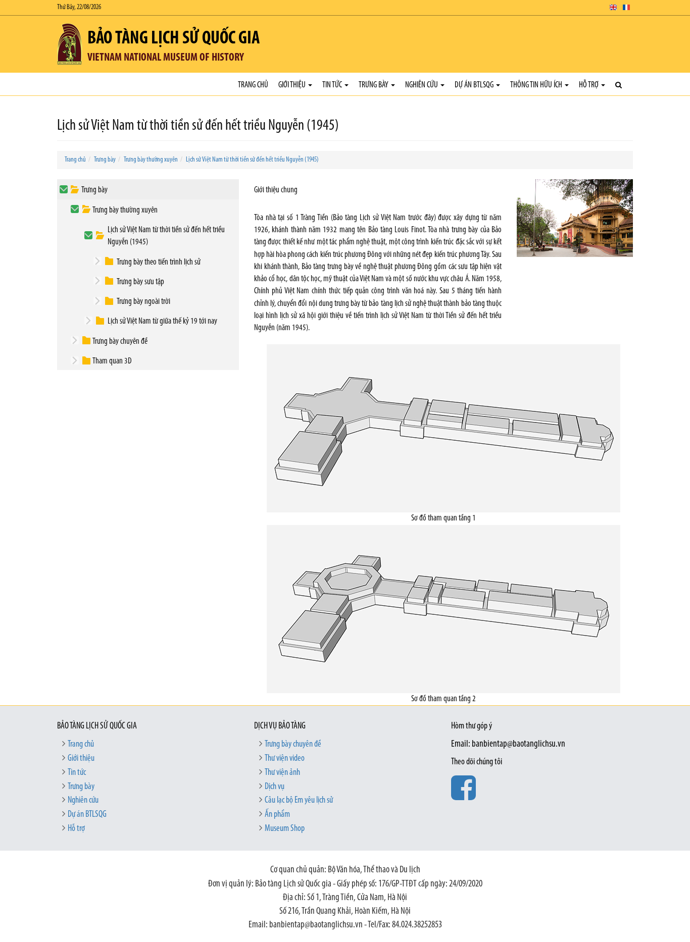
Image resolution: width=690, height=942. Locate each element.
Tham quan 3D (112, 361)
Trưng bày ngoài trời (143, 301)
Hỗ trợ (589, 85)
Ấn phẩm (277, 814)
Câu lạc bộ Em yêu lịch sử (299, 800)
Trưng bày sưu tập (140, 282)
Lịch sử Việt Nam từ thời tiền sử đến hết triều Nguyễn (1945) (252, 160)
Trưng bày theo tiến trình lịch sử (159, 262)
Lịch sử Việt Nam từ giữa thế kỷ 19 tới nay (162, 321)
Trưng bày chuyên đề (119, 341)
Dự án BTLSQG (475, 85)
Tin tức (332, 85)
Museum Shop (285, 828)
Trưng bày (374, 85)
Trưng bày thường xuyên (151, 160)
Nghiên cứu (422, 85)
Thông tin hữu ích (537, 85)
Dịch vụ (274, 787)
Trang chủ (253, 85)
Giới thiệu (292, 85)
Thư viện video (285, 758)
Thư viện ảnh (282, 772)
